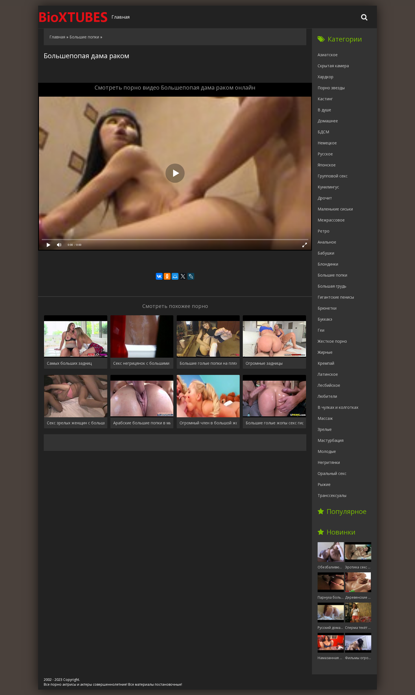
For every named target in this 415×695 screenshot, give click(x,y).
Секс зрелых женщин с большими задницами (75, 422)
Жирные (325, 352)
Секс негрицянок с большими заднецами (142, 363)
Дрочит (325, 198)
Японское (327, 165)
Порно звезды (331, 87)
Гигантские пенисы (336, 297)
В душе (324, 109)
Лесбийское (329, 385)
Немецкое (327, 142)
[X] (183, 276)
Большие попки (332, 275)
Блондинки (328, 264)
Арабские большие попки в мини (142, 422)
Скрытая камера (333, 65)
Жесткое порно (332, 341)
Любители (327, 396)
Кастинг (325, 98)
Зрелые (325, 429)
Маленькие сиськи (335, 209)
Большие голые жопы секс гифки (274, 422)
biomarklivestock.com (73, 17)
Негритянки (329, 462)
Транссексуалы (332, 495)
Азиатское (328, 54)
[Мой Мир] (175, 276)
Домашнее (328, 120)
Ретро (323, 231)
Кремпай (326, 363)
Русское (325, 154)
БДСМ (323, 131)
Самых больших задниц (69, 363)
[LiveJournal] (190, 276)
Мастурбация (331, 440)
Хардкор (325, 76)
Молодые (327, 451)
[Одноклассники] (167, 276)
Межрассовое (331, 220)
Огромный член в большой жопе (208, 422)
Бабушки (326, 253)
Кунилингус (328, 187)
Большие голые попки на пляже (208, 363)
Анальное (327, 242)
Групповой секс (333, 176)
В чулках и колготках (338, 407)
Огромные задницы (264, 363)
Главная (121, 17)
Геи (321, 330)
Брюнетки (327, 308)
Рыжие (324, 484)
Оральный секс (332, 473)
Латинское (328, 374)
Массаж (325, 418)
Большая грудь (332, 286)
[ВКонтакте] (159, 276)
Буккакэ (325, 319)
